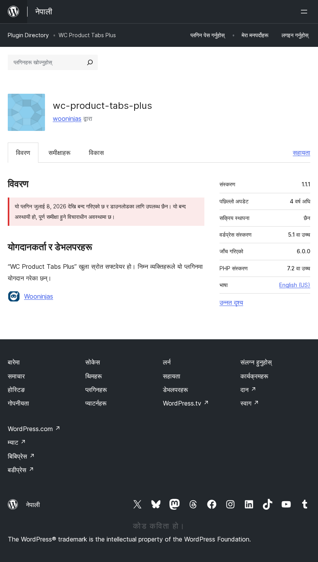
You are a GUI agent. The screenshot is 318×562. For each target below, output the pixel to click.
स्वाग (249, 403)
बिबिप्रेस (21, 456)
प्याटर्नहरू (96, 403)
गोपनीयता (18, 403)
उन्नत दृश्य (231, 302)
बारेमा (14, 362)
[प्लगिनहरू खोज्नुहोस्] (90, 62)
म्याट (17, 442)
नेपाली (33, 505)
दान (248, 390)
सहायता (301, 152)
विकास (96, 152)
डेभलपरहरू (175, 390)
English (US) (294, 285)
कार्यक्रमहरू (254, 376)
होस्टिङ (16, 390)
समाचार (16, 376)
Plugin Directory (28, 35)
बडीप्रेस (21, 470)
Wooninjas (38, 296)
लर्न (167, 362)
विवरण (23, 152)
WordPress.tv (186, 403)
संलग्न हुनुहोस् (256, 362)
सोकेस (92, 362)
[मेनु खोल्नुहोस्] (305, 11)
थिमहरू (93, 376)
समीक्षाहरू (59, 152)
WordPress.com (34, 429)
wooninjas (67, 118)
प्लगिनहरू (96, 390)
